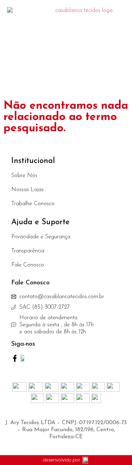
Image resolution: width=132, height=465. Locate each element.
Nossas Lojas (27, 190)
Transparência (27, 251)
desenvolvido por (61, 460)
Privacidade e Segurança (40, 237)
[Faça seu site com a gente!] (85, 460)
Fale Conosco (27, 265)
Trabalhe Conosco (33, 204)
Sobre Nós (24, 175)
